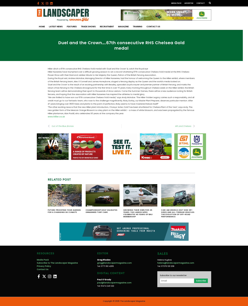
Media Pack (43, 259)
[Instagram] (47, 3)
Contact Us (42, 269)
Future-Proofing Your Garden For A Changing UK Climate (64, 211)
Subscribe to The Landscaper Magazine (57, 263)
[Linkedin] (51, 3)
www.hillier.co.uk (56, 116)
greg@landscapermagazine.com (114, 263)
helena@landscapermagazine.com (175, 263)
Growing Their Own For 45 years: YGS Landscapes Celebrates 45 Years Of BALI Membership (138, 213)
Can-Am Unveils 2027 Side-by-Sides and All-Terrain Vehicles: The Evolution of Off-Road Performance (178, 213)
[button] (210, 3)
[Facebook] (38, 3)
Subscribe (201, 280)
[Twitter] (42, 3)
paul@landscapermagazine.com (114, 282)
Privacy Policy (44, 266)
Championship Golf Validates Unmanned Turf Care (101, 211)
